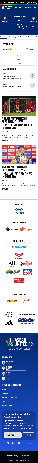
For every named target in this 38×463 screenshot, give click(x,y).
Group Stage (12, 37)
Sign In (28, 435)
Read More (5, 140)
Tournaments (12, 2)
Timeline (30, 37)
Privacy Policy (12, 456)
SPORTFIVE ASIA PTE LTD (19, 460)
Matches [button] (18, 7)
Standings (27, 7)
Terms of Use (26, 456)
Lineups (22, 37)
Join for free (12, 435)
